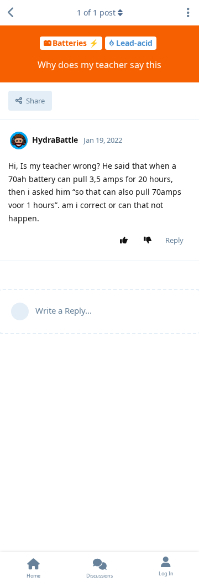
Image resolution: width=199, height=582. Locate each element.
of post (96, 12)
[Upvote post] (126, 241)
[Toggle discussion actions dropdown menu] (188, 12)
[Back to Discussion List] (11, 12)
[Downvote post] (150, 241)
